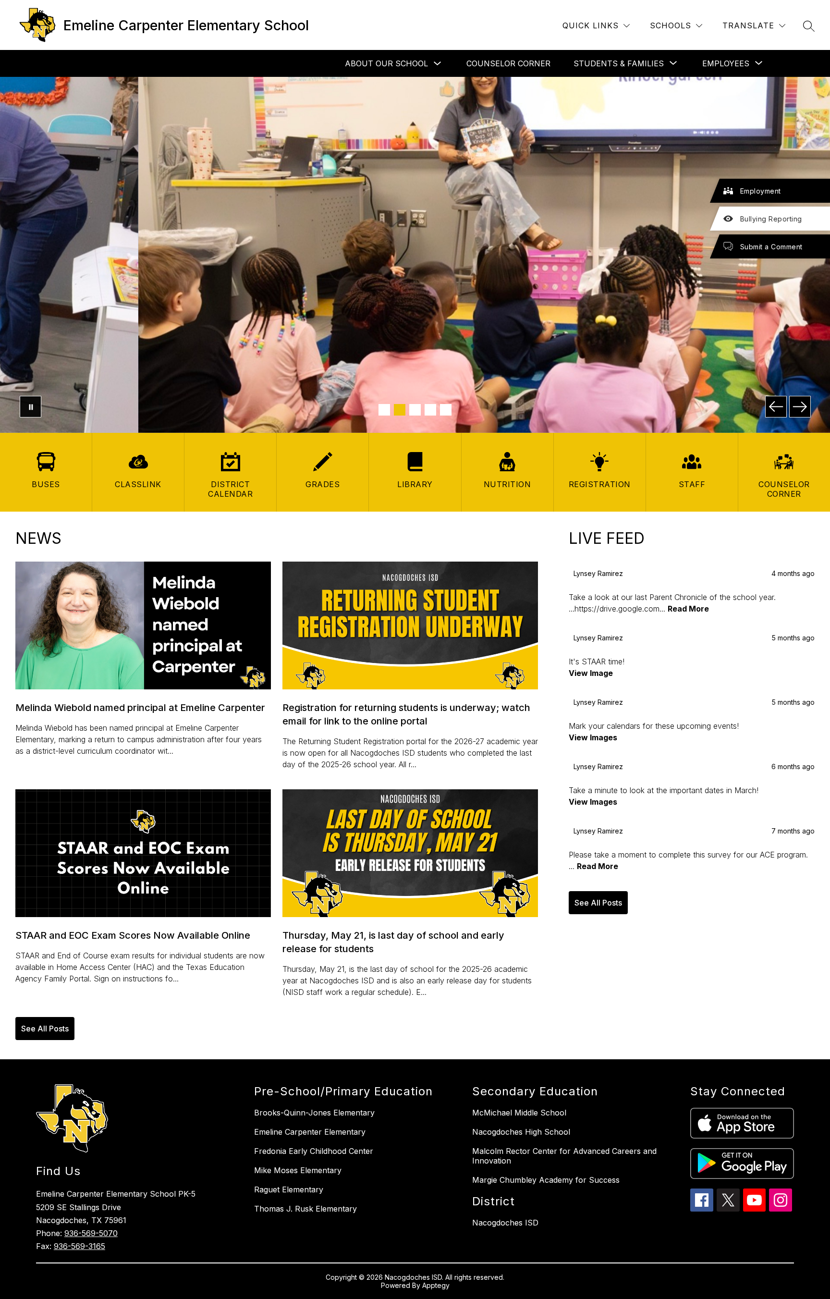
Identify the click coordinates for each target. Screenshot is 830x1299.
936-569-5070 (91, 1233)
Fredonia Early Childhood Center (313, 1151)
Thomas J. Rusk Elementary (305, 1208)
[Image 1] (384, 410)
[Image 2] (399, 410)
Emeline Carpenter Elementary (310, 1132)
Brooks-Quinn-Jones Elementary (314, 1112)
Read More (688, 608)
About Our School (386, 63)
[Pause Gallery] (30, 406)
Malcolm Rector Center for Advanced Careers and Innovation (564, 1155)
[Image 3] (415, 410)
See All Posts (45, 1028)
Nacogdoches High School (521, 1132)
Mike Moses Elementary (298, 1170)
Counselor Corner (508, 63)
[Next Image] (800, 406)
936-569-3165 (79, 1246)
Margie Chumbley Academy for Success (546, 1180)
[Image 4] (430, 410)
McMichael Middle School (519, 1112)
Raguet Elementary (288, 1189)
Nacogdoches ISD (505, 1222)
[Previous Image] (776, 406)
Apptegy (436, 1285)
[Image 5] (446, 410)
